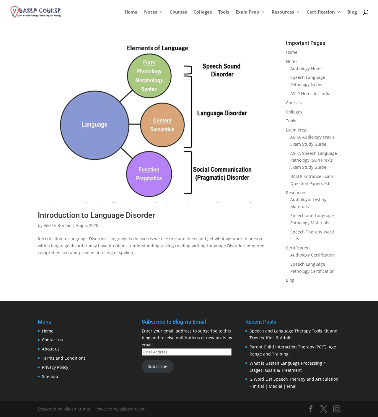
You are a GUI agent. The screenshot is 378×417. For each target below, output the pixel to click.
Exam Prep (247, 12)
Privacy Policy (55, 367)
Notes (150, 12)
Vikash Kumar (57, 225)
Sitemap (50, 376)
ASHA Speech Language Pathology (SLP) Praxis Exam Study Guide (313, 160)
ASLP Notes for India (310, 93)
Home (131, 12)
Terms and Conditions (64, 358)
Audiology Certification (312, 255)
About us (51, 349)
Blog (352, 12)
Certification (321, 12)
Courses (178, 12)
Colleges (202, 12)
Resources (283, 12)
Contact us (52, 340)
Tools (223, 12)
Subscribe (157, 366)
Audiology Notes (306, 68)
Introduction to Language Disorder (96, 215)
